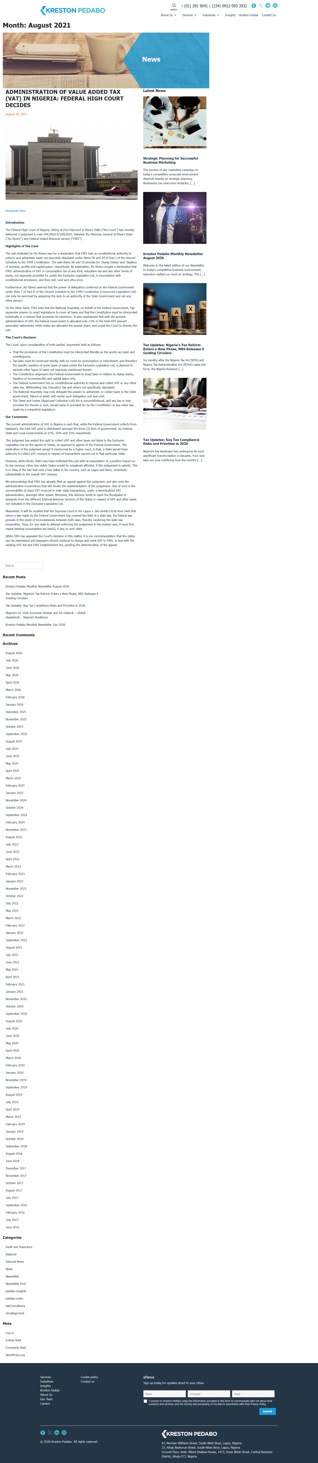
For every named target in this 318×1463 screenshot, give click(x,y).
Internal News (15, 1261)
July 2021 (12, 954)
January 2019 (14, 1131)
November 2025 (16, 719)
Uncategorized (15, 1313)
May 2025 (12, 763)
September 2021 (16, 940)
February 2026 (15, 697)
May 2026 (12, 675)
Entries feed (13, 1340)
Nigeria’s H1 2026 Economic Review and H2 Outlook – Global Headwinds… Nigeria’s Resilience (45, 615)
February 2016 (15, 1212)
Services (187, 15)
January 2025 (14, 793)
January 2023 (14, 881)
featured (11, 1254)
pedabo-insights (16, 1291)
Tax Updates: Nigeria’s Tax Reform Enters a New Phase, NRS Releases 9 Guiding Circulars (52, 596)
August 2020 (14, 1021)
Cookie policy (89, 1377)
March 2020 (13, 1058)
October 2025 (14, 726)
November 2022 (16, 888)
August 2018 (14, 1153)
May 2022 (12, 910)
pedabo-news (14, 1298)
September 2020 (16, 1013)
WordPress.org (15, 1355)
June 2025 (12, 756)
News (9, 1269)
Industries (209, 15)
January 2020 (14, 1072)
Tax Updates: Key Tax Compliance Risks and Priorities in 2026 (45, 605)
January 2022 (14, 932)
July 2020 (12, 1028)
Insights (230, 15)
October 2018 (14, 1139)
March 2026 (13, 689)
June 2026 (12, 667)
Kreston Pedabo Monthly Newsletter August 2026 (37, 586)
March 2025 (13, 778)
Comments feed (16, 1347)
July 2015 (12, 1220)
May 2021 (12, 969)
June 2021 (12, 962)
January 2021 (14, 991)
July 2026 (12, 660)
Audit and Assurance (19, 1247)
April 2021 (12, 977)
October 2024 (14, 807)
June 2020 (12, 1035)
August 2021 (14, 947)
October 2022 (14, 896)
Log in (10, 1333)
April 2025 (12, 770)
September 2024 (16, 815)
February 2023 (15, 874)
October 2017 (14, 1183)
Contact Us (269, 15)
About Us (167, 15)
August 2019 (14, 1094)
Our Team (46, 1399)
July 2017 (12, 1197)
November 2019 (16, 1080)
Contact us (87, 1381)
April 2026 (12, 682)
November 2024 (16, 800)
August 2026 (14, 653)
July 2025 (12, 748)
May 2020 (12, 1043)
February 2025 (15, 785)
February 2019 (15, 1124)
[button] (72, 210)
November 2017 (16, 1175)
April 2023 (12, 859)
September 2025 (16, 734)
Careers (45, 1403)
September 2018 (16, 1146)
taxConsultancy (15, 1305)
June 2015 (12, 1227)
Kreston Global (248, 15)
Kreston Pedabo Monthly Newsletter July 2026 (35, 624)
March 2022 (13, 918)
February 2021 (15, 984)
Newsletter (12, 1276)
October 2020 (14, 1006)
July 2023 (12, 844)
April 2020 (12, 1050)
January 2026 (14, 704)
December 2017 (16, 1168)
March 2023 (13, 866)
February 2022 (15, 925)
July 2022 (12, 903)
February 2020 (15, 1065)
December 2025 (16, 712)
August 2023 (14, 837)
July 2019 (12, 1102)
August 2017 (14, 1190)
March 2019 (13, 1116)
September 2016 (16, 1205)
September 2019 (16, 1087)
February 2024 (15, 822)
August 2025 (14, 741)
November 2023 (16, 829)
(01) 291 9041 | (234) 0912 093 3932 (215, 5)
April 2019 (12, 1109)
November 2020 (16, 999)
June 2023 (12, 851)
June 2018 (12, 1161)
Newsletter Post (16, 1283)
